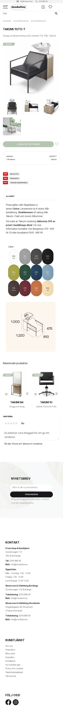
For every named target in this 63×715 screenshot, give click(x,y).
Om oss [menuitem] (9, 646)
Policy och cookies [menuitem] (14, 668)
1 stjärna (5, 423)
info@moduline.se (19, 564)
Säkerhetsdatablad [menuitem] (14, 672)
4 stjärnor (13, 423)
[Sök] (57, 13)
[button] (5, 7)
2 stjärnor (8, 423)
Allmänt (10, 196)
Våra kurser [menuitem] (10, 676)
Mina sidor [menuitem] (10, 653)
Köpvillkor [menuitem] (10, 657)
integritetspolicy (26, 503)
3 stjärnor (11, 423)
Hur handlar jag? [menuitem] (12, 665)
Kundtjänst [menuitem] (10, 661)
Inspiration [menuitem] (10, 650)
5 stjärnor (16, 423)
